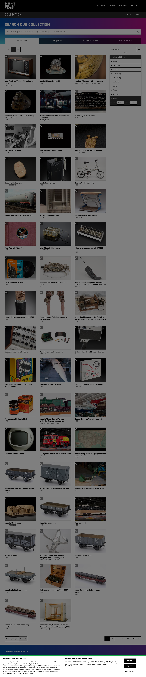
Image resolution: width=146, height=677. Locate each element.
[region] (73, 666)
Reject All (130, 666)
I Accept (129, 660)
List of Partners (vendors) (72, 666)
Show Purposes (129, 672)
